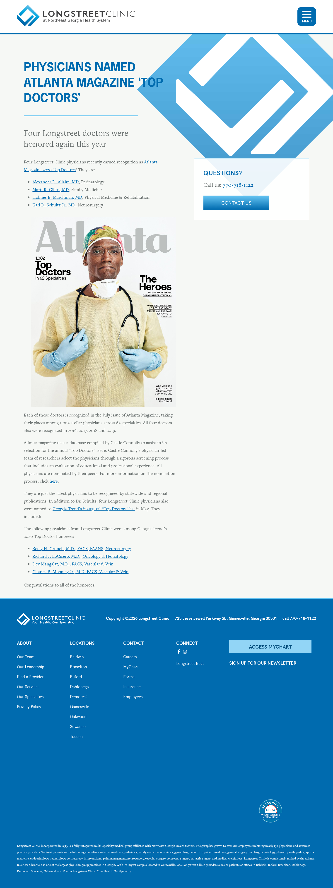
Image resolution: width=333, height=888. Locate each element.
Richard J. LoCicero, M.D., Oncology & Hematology (80, 556)
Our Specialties (30, 696)
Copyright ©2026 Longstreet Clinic (137, 618)
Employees (133, 696)
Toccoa (76, 735)
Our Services (28, 686)
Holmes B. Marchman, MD (57, 197)
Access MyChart (270, 646)
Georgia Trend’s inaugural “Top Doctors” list (94, 509)
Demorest (78, 696)
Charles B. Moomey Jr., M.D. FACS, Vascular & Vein (80, 572)
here (54, 481)
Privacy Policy (29, 706)
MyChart (131, 666)
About (24, 643)
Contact (133, 643)
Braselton (78, 666)
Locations (82, 643)
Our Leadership (30, 666)
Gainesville (79, 706)
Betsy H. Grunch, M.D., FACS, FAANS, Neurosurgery (81, 549)
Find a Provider (30, 676)
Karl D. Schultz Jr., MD (53, 205)
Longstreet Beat (190, 662)
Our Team (25, 656)
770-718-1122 (238, 185)
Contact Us (236, 202)
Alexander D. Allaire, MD (55, 182)
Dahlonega (79, 686)
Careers (130, 656)
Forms (129, 676)
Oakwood (78, 715)
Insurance (132, 686)
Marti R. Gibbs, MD (50, 190)
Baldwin (77, 656)
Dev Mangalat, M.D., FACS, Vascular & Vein (72, 564)
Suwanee (78, 725)
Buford (76, 676)
